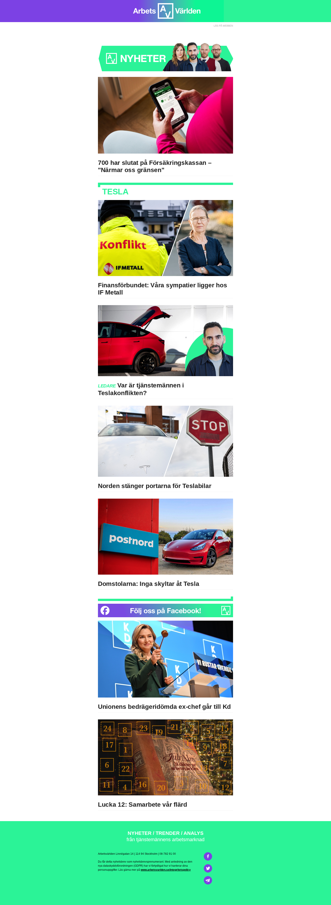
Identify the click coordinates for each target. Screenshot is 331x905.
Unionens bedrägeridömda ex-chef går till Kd (164, 706)
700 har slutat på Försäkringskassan (152, 162)
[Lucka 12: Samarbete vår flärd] (165, 757)
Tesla (191, 583)
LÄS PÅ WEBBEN (223, 25)
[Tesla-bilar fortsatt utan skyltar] (165, 537)
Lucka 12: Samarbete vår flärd (142, 804)
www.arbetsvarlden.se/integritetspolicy (166, 869)
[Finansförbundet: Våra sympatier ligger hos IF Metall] (165, 238)
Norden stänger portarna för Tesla (148, 485)
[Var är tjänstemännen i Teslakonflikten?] (165, 340)
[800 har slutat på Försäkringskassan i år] (165, 115)
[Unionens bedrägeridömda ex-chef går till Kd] (165, 659)
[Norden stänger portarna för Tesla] (165, 441)
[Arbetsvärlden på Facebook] (165, 610)
